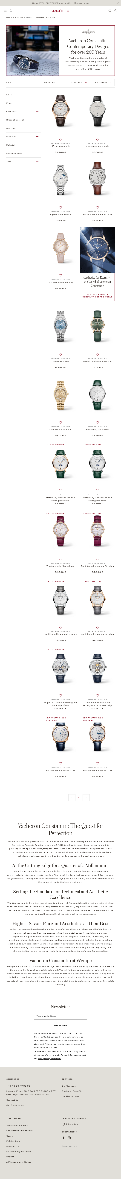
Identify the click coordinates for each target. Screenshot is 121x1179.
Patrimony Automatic (97, 146)
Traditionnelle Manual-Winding (97, 566)
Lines (9, 95)
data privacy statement (49, 1059)
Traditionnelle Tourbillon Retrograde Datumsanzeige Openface (97, 704)
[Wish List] (110, 11)
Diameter (11, 136)
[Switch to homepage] (60, 11)
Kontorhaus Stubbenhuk (19, 1130)
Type (8, 162)
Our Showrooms (15, 1105)
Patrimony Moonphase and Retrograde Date (60, 499)
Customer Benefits (72, 1091)
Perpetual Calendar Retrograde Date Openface (60, 704)
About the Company (17, 1125)
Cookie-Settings (70, 1096)
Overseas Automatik (60, 429)
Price (9, 103)
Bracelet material (15, 120)
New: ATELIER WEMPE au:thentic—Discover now (60, 3)
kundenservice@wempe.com (49, 1051)
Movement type (14, 153)
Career (10, 1136)
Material (10, 145)
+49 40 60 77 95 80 (18, 1086)
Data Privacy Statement (19, 1151)
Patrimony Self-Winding (60, 282)
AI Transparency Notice (18, 1162)
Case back (11, 111)
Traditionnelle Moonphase (60, 566)
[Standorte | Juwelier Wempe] (115, 11)
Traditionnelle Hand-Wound (97, 361)
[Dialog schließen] (118, 3)
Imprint (10, 1156)
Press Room (12, 1146)
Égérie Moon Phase (60, 214)
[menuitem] (5, 11)
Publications (13, 1141)
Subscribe (60, 1025)
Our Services (69, 1086)
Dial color (11, 128)
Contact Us (12, 1100)
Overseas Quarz (60, 361)
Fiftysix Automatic (60, 146)
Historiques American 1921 (97, 214)
